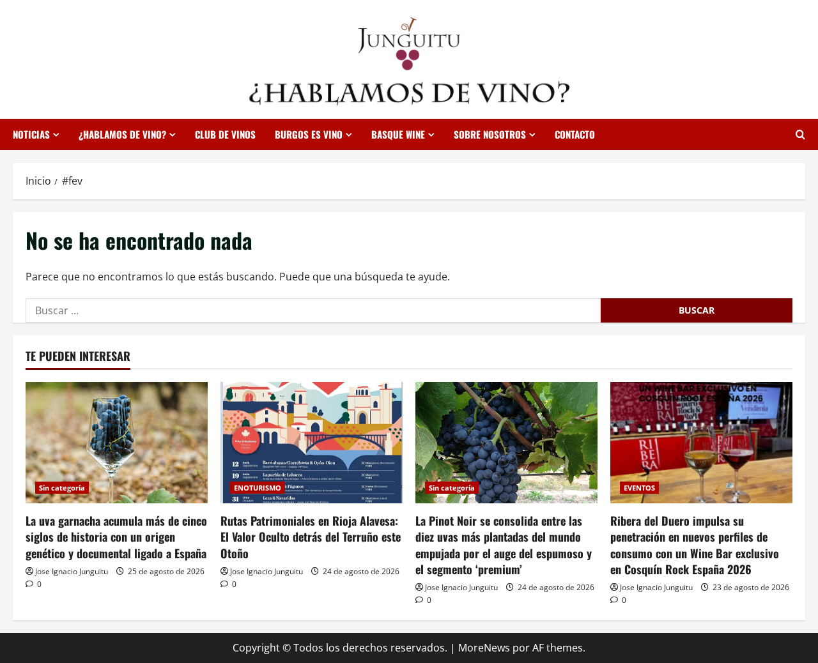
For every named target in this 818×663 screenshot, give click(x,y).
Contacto (575, 134)
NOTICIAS (31, 134)
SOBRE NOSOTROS (490, 134)
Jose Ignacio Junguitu (71, 571)
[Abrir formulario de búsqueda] (800, 134)
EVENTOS (639, 487)
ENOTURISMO (257, 487)
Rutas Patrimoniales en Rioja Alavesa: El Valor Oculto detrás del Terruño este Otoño (310, 536)
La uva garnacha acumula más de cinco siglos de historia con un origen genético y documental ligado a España (116, 536)
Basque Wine (398, 134)
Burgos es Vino (309, 134)
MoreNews (484, 648)
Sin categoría (62, 487)
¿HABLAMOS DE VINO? (122, 134)
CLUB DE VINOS (225, 134)
